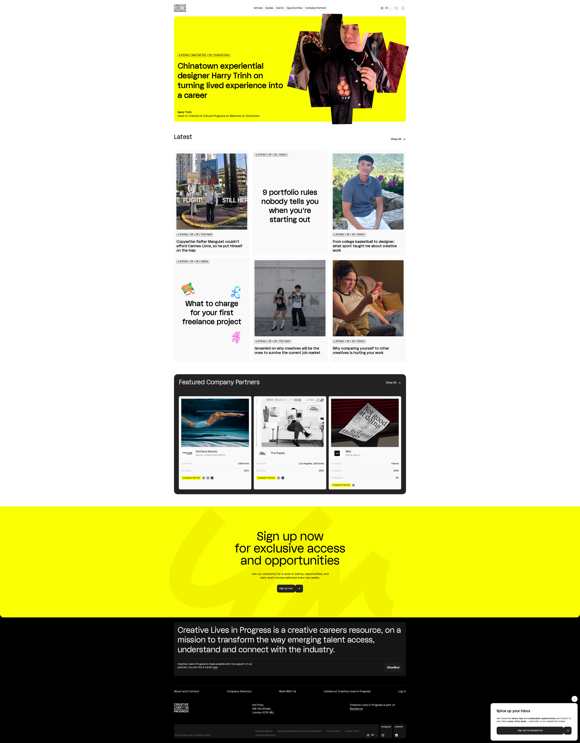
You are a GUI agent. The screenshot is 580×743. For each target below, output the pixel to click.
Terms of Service (263, 731)
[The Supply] (290, 423)
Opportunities (294, 8)
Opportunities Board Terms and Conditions (299, 731)
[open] (396, 8)
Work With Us (287, 691)
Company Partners (315, 8)
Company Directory (239, 691)
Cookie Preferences (265, 735)
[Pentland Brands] (215, 423)
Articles (258, 8)
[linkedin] (212, 478)
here (215, 667)
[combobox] (386, 8)
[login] (403, 8)
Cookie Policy (352, 731)
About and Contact (186, 691)
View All (396, 139)
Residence (356, 709)
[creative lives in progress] (180, 8)
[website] (203, 478)
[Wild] (365, 423)
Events (280, 8)
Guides (269, 8)
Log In (402, 691)
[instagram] (208, 478)
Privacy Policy (333, 731)
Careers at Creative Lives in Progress (347, 691)
